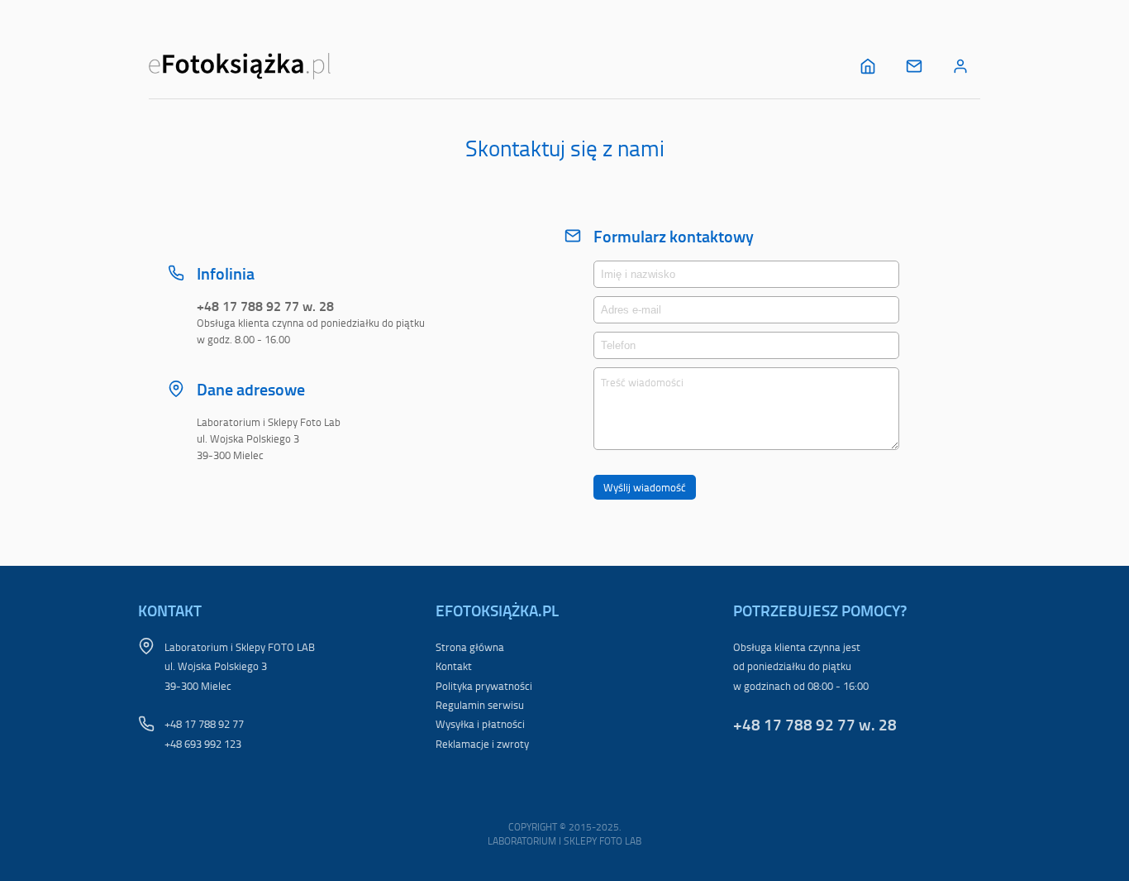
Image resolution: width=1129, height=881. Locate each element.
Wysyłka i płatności (480, 723)
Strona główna (470, 646)
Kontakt (454, 665)
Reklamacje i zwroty (482, 743)
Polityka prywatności (484, 685)
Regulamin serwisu (480, 704)
